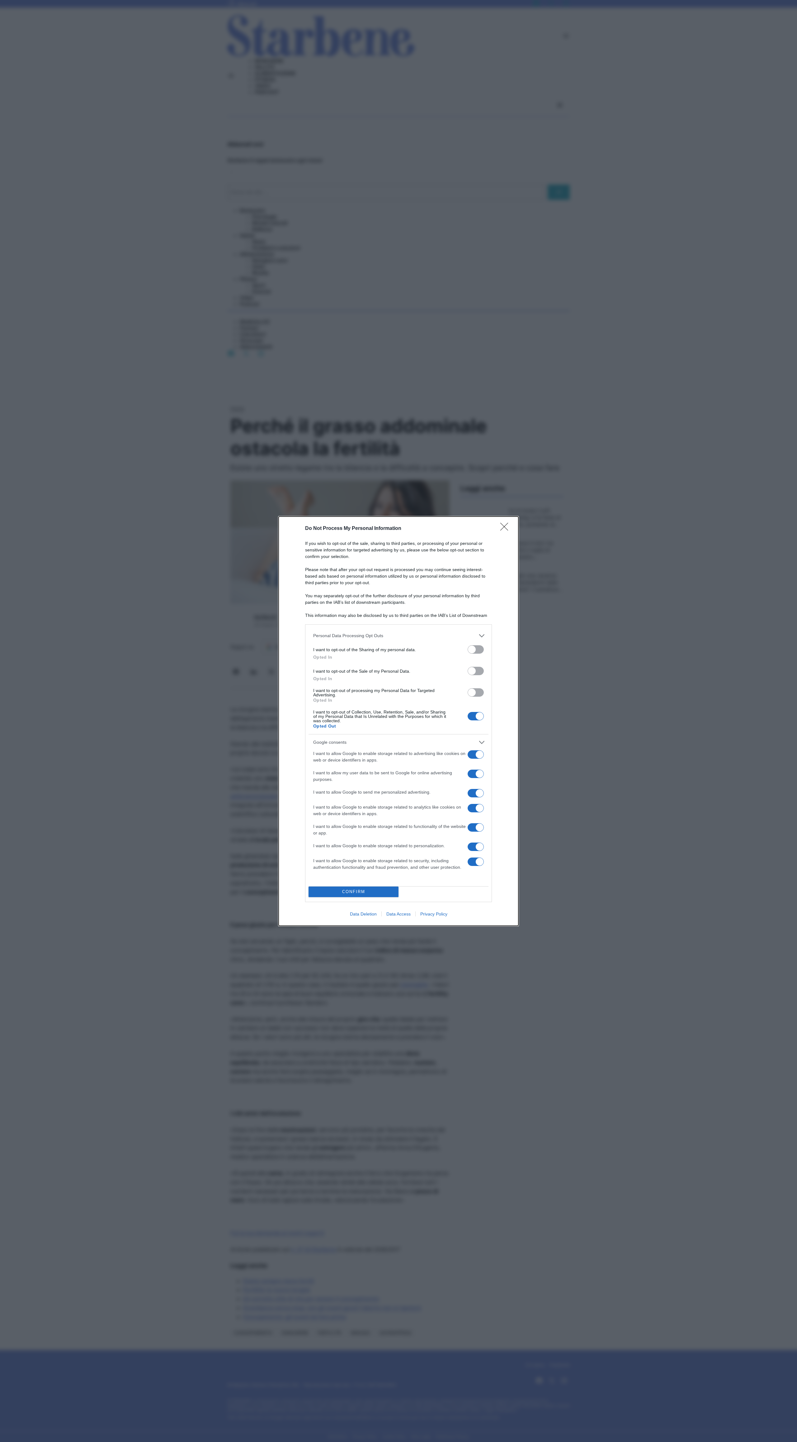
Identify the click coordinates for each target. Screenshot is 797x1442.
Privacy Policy (433, 913)
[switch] (476, 649)
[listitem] (398, 635)
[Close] (506, 529)
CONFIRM (353, 891)
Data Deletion (363, 913)
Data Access (398, 913)
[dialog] (398, 721)
